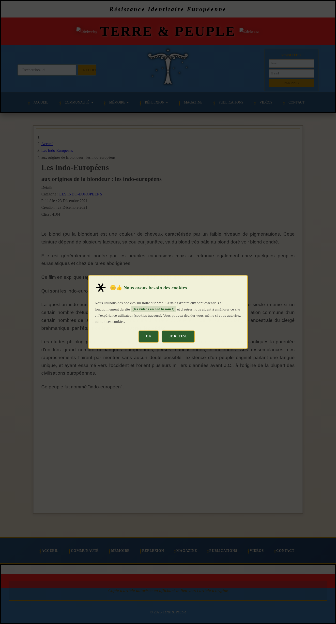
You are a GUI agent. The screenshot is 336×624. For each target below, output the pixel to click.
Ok (148, 336)
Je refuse (178, 336)
